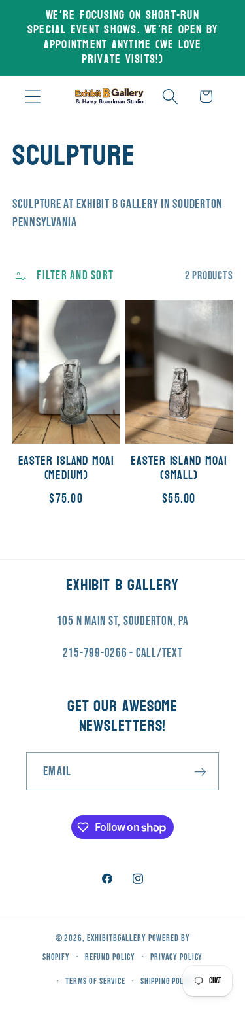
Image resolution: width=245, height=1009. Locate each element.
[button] (33, 97)
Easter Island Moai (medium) (66, 469)
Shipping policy (167, 981)
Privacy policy (176, 957)
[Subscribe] (200, 771)
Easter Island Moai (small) (179, 469)
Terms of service (95, 981)
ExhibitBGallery (116, 938)
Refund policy (110, 957)
